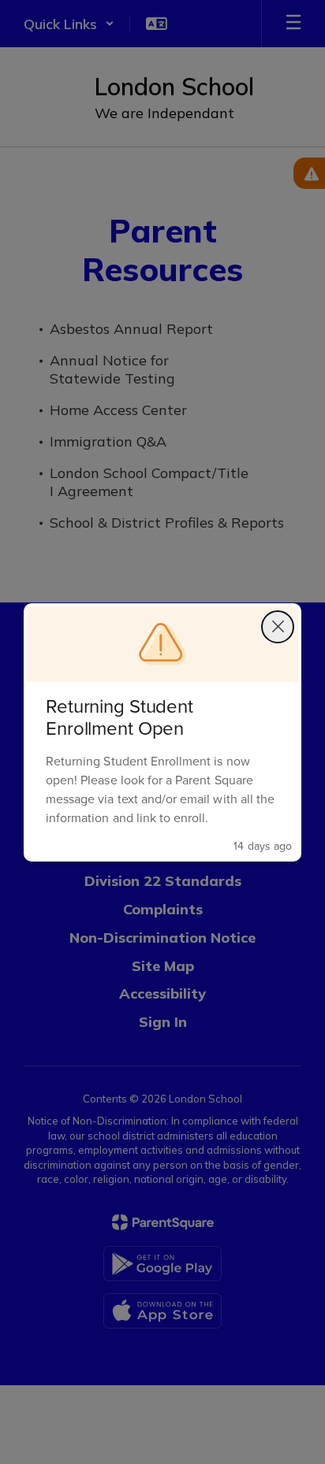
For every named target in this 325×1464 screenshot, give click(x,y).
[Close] (277, 627)
